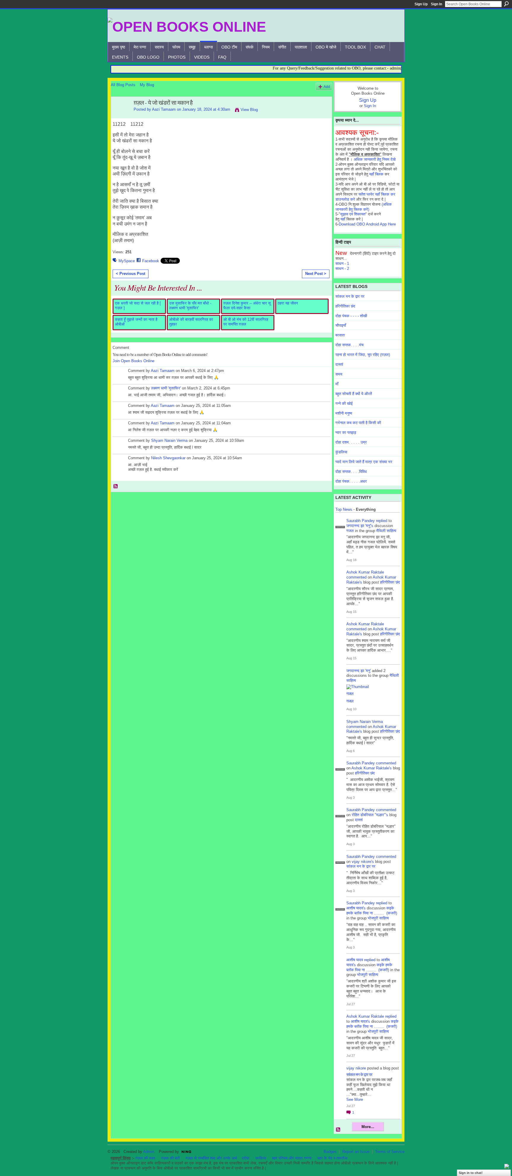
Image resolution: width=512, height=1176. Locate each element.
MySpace (127, 261)
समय (338, 374)
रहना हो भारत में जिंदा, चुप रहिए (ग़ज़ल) (362, 354)
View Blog (249, 109)
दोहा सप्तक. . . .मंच (349, 345)
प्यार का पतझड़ (345, 432)
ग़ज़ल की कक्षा (145, 1158)
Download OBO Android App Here (367, 224)
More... (367, 1127)
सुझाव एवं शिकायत (352, 214)
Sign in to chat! (471, 1173)
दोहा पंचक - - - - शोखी (351, 316)
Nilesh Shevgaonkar (168, 458)
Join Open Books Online (133, 361)
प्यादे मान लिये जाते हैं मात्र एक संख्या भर (363, 462)
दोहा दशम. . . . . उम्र (351, 442)
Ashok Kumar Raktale (365, 572)
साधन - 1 (342, 263)
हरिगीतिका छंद (345, 306)
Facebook (150, 261)
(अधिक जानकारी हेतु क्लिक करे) (363, 207)
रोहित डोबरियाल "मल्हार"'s (370, 815)
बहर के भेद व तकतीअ (332, 1158)
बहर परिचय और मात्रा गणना (291, 1158)
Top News (343, 509)
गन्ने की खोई (344, 403)
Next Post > (315, 273)
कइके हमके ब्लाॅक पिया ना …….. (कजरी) (371, 910)
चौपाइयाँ (340, 325)
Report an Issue (355, 1151)
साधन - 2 (342, 268)
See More (354, 1099)
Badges (330, 1151)
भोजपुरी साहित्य (378, 918)
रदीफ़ (245, 1158)
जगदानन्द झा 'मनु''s (359, 525)
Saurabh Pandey (360, 520)
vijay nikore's (363, 861)
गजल (350, 531)
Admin (148, 1151)
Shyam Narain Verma (169, 440)
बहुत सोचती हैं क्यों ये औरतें (353, 394)
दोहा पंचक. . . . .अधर (351, 481)
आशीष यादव (354, 960)
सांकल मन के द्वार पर (349, 296)
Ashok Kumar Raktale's (371, 768)
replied (381, 520)
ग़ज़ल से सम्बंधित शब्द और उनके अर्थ (211, 1158)
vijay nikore (356, 1068)
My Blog (147, 85)
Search (506, 4)
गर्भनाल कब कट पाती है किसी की (358, 423)
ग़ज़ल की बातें (170, 1158)
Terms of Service (389, 1151)
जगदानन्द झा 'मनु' (358, 670)
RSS (116, 486)
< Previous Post (130, 273)
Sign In (436, 4)
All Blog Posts (123, 85)
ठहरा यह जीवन (288, 303)
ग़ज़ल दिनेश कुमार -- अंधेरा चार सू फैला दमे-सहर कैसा (247, 305)
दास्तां (339, 364)
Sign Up (421, 4)
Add (327, 86)
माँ (336, 384)
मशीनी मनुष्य (343, 413)
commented (356, 577)
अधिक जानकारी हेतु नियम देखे (375, 159)
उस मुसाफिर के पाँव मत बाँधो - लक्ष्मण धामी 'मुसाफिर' (190, 305)
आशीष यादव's (356, 908)
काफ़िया (260, 1158)
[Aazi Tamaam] (120, 115)
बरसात (340, 335)
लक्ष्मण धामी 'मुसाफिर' (166, 388)
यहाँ (342, 219)
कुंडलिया (341, 452)
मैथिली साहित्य (386, 531)
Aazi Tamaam (164, 109)
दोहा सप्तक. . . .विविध (351, 471)
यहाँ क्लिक (376, 174)
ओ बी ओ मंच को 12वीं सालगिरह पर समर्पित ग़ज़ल (245, 321)
